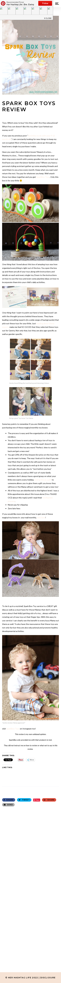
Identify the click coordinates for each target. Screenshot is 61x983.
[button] (48, 17)
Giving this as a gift (42, 480)
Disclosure (48, 977)
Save (38, 800)
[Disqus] (30, 844)
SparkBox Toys (43, 177)
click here (40, 517)
